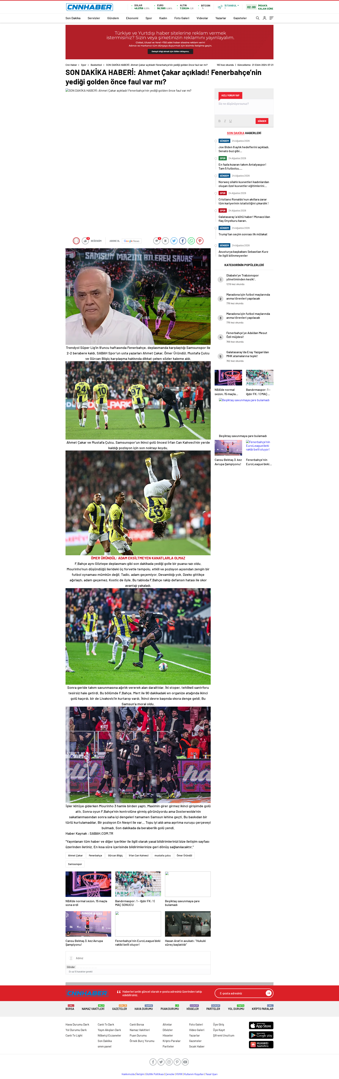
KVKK (179, 1074)
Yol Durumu (236, 1007)
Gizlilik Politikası (155, 1074)
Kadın (163, 18)
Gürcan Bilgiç (115, 855)
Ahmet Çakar (75, 855)
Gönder (71, 967)
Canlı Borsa (137, 1024)
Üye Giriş (218, 1024)
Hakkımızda (128, 1074)
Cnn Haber (71, 64)
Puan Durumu (170, 1007)
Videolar (202, 18)
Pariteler (213, 1007)
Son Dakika (73, 18)
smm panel (104, 1046)
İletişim (140, 1074)
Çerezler (170, 1074)
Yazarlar (220, 18)
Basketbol (96, 64)
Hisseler (193, 1007)
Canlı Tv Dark (106, 1024)
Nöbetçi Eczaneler (109, 1035)
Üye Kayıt (219, 1030)
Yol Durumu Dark (76, 1030)
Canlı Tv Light (74, 1035)
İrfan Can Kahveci (139, 855)
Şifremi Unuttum (223, 1035)
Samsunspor (75, 864)
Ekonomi (132, 18)
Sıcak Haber (197, 1046)
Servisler (94, 18)
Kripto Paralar (262, 1007)
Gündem (113, 18)
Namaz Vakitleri (93, 1007)
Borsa (70, 1007)
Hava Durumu (144, 1007)
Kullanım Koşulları (194, 1074)
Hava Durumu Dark (77, 1024)
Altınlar (167, 1024)
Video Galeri (196, 1030)
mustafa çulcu (163, 855)
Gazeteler (240, 18)
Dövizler (168, 1030)
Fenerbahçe (95, 855)
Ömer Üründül (184, 855)
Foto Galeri (181, 18)
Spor (149, 18)
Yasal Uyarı (212, 1074)
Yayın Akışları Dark (109, 1030)
